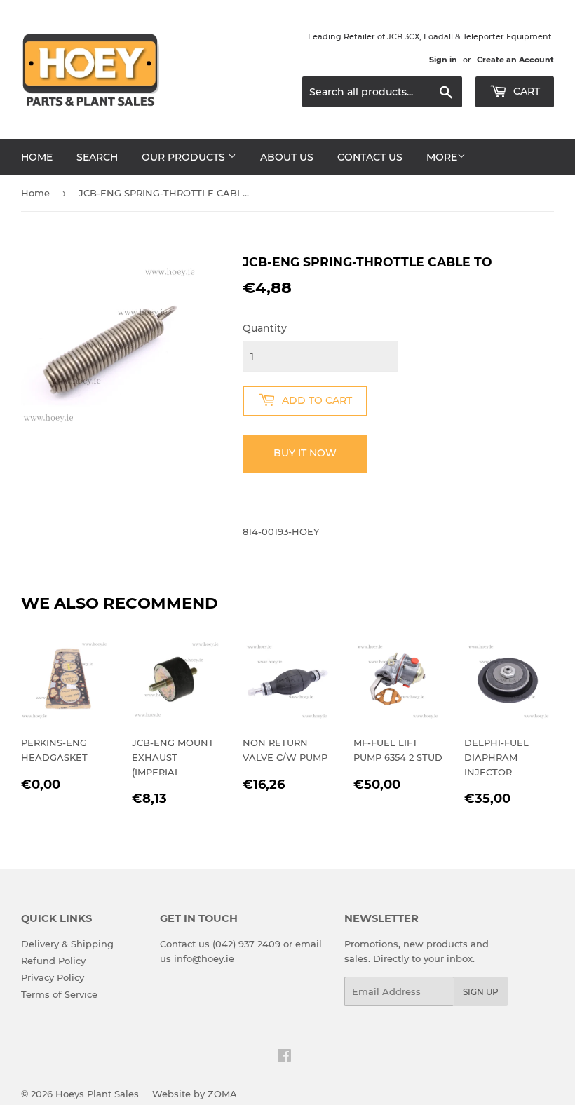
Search (97, 157)
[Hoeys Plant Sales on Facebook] (284, 1057)
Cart (525, 91)
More (441, 157)
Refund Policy (53, 960)
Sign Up (481, 992)
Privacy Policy (52, 977)
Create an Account (515, 60)
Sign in (443, 60)
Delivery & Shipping (67, 943)
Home (37, 157)
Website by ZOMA (194, 1093)
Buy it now (305, 453)
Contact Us (369, 157)
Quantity (265, 328)
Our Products (185, 157)
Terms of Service (59, 994)
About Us (286, 157)
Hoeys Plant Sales (97, 1093)
